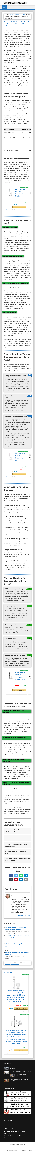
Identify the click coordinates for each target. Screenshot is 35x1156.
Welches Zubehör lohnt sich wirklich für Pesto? (16, 852)
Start (11, 14)
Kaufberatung (18, 14)
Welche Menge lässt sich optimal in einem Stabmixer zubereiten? (16, 845)
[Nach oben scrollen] (32, 1153)
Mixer (13, 1146)
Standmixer (17, 1146)
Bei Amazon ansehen (19, 207)
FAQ (24, 14)
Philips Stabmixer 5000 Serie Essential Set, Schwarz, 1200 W (20, 676)
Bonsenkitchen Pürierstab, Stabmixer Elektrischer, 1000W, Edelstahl (19, 1094)
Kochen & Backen (8, 1146)
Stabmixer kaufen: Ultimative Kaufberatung (20, 1071)
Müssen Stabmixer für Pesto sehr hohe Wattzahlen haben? (16, 831)
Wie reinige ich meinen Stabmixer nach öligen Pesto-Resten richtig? (17, 860)
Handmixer (22, 1146)
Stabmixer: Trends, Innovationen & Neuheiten (18, 1067)
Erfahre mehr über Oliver (23, 915)
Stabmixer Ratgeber (15, 3)
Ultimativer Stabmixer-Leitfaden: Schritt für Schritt (22, 1075)
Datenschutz (24, 1150)
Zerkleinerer (27, 1146)
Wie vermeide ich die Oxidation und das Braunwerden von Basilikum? (16, 838)
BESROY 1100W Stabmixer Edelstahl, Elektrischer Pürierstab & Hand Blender (20, 1112)
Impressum (30, 1150)
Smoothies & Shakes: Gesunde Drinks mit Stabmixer (20, 1079)
